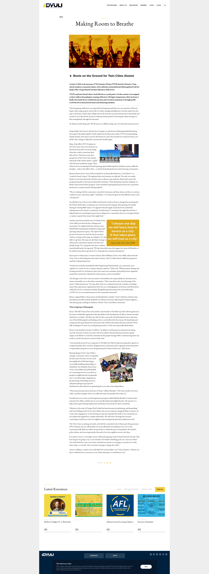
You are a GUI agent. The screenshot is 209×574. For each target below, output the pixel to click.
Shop (152, 5)
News (119, 489)
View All (160, 489)
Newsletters (146, 489)
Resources (133, 5)
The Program (112, 5)
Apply (115, 555)
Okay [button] (146, 566)
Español (144, 5)
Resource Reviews (131, 489)
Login (158, 5)
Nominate (94, 555)
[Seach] (165, 5)
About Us (123, 5)
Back (61, 16)
